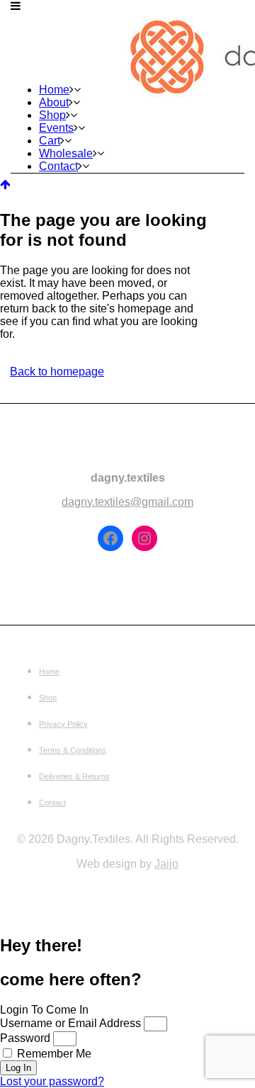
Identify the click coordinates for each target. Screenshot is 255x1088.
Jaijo (166, 864)
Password (25, 1038)
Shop (48, 697)
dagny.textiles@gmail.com (127, 502)
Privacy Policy (63, 724)
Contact (52, 802)
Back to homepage (57, 372)
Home (49, 671)
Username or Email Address (70, 1023)
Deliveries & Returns (74, 776)
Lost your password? (52, 1081)
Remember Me (52, 1054)
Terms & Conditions (72, 750)
